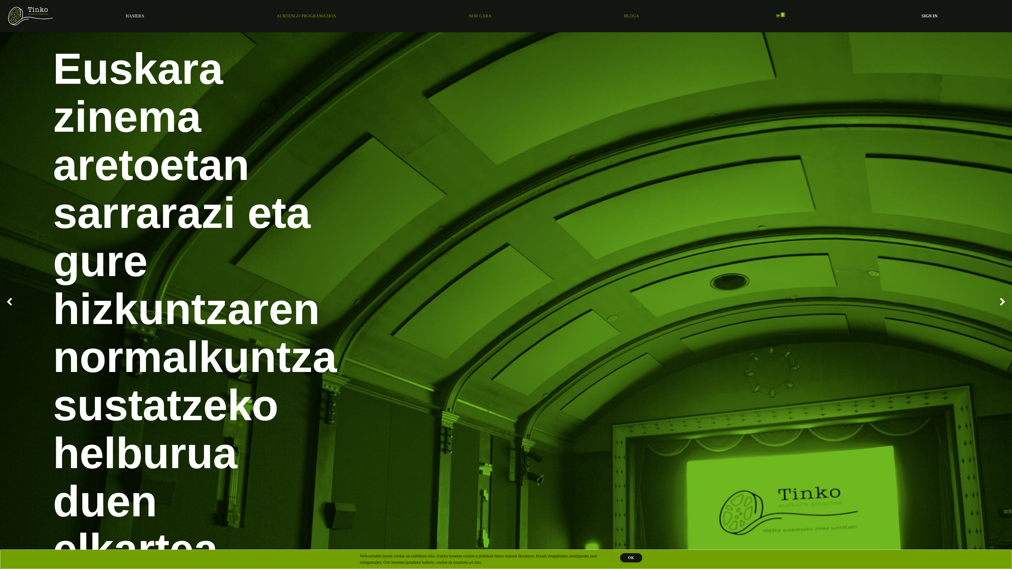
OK (631, 558)
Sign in (930, 16)
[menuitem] (135, 16)
